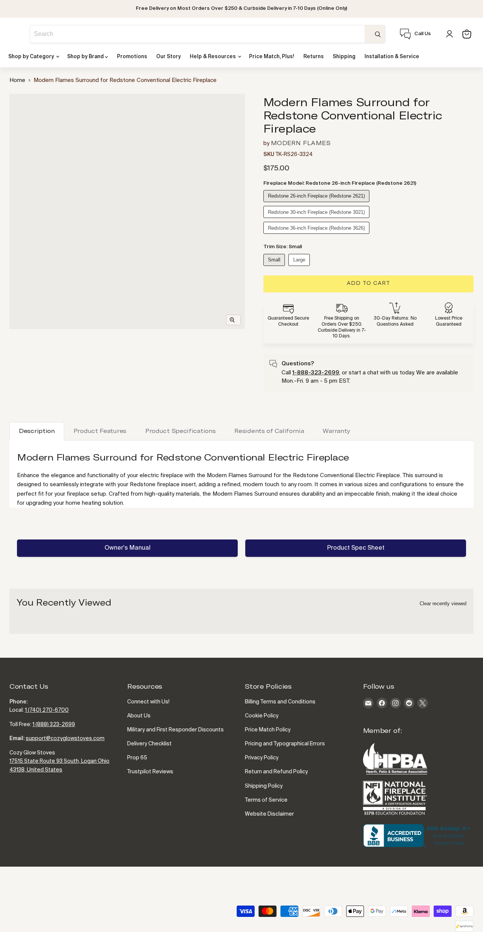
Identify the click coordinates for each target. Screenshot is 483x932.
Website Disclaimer (269, 814)
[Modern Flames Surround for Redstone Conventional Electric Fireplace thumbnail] (23, 109)
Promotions (132, 56)
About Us (139, 716)
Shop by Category (31, 56)
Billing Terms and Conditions (280, 702)
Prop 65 (137, 757)
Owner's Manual (128, 548)
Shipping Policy (264, 786)
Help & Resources (213, 56)
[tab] (36, 431)
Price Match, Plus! (271, 56)
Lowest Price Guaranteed (448, 321)
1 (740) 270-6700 (47, 710)
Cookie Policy (261, 716)
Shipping (344, 56)
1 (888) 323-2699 (53, 724)
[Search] (375, 34)
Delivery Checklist (149, 744)
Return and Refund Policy (276, 771)
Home (17, 80)
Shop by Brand (86, 56)
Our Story (168, 56)
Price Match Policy (268, 730)
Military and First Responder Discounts (175, 730)
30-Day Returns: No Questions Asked (395, 321)
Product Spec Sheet (356, 548)
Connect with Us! (148, 702)
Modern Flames (301, 143)
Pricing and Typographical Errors (285, 744)
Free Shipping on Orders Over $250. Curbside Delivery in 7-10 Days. (342, 327)
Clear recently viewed (443, 603)
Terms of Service (266, 800)
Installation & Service (392, 56)
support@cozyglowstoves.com (65, 738)
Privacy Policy (261, 757)
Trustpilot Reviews (150, 771)
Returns (313, 56)
